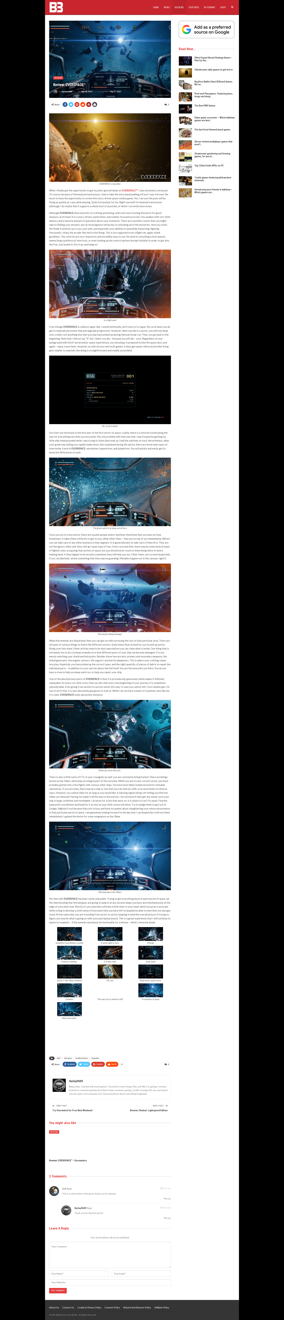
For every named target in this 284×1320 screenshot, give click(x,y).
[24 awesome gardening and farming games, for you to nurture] (185, 156)
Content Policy (112, 1307)
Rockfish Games (82, 1058)
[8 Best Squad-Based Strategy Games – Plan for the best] (185, 61)
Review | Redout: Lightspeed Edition (149, 1110)
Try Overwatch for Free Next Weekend (72, 1110)
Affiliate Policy (161, 1307)
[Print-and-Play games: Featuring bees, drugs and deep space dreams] (185, 97)
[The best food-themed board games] (185, 132)
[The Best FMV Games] (185, 109)
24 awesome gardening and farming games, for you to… (212, 155)
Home (156, 7)
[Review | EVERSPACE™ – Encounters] (68, 1143)
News (167, 7)
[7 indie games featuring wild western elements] (185, 180)
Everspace (68, 1058)
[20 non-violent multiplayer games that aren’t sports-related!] (185, 144)
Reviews (179, 7)
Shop (223, 7)
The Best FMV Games (204, 105)
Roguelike (95, 1058)
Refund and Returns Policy (137, 1307)
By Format (209, 7)
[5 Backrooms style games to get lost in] (185, 73)
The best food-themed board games (212, 129)
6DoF (58, 1058)
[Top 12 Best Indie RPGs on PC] (185, 168)
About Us (54, 1307)
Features (194, 7)
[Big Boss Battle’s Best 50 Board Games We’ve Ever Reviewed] (185, 85)
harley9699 (80, 1208)
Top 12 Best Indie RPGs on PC (209, 165)
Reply (168, 1198)
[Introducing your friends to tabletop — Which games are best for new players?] (185, 192)
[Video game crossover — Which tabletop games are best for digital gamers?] (185, 120)
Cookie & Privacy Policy (89, 1307)
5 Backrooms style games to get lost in (213, 69)
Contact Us (68, 1307)
